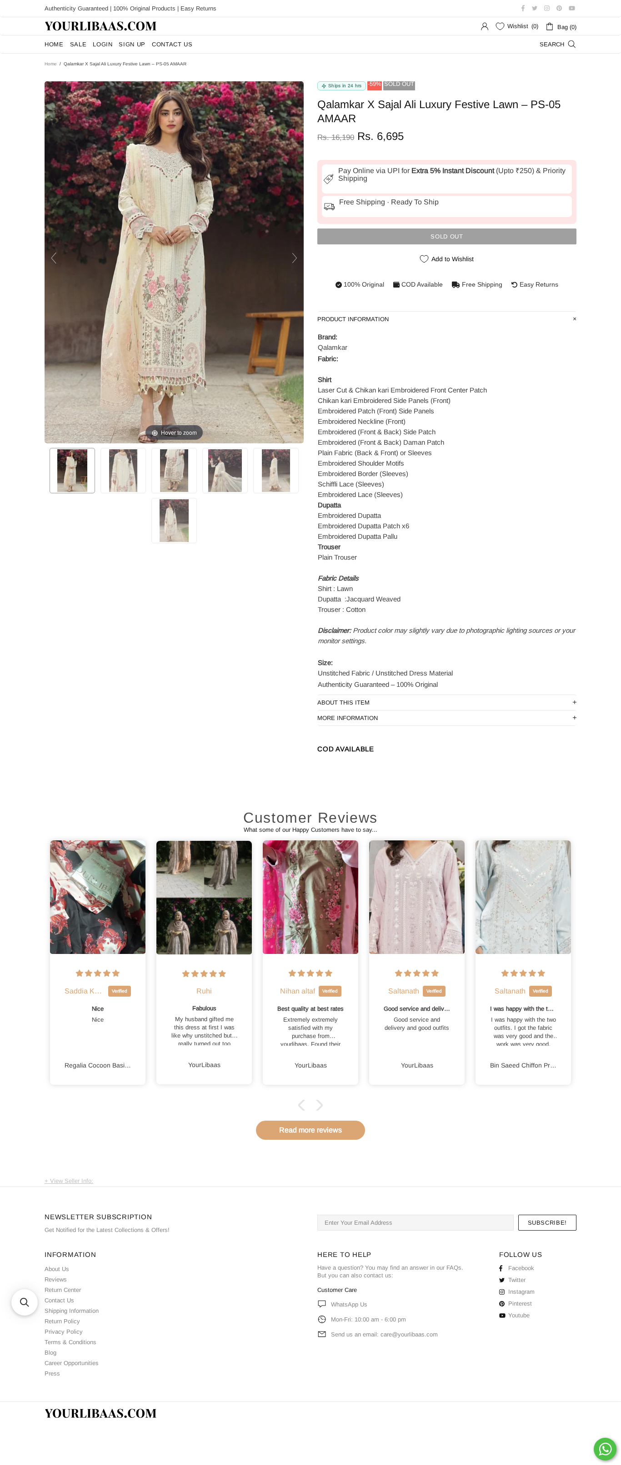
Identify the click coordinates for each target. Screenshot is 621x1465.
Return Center (63, 1289)
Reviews (56, 1279)
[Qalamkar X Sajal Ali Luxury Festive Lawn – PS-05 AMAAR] (72, 470)
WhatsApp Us (349, 1304)
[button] (303, 1105)
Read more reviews (310, 1130)
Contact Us (59, 1300)
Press (52, 1373)
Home (51, 63)
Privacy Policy (64, 1331)
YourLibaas (101, 26)
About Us (57, 1269)
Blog (50, 1352)
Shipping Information (72, 1310)
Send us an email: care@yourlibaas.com (384, 1334)
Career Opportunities (72, 1363)
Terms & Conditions (70, 1342)
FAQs (453, 1267)
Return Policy (62, 1321)
